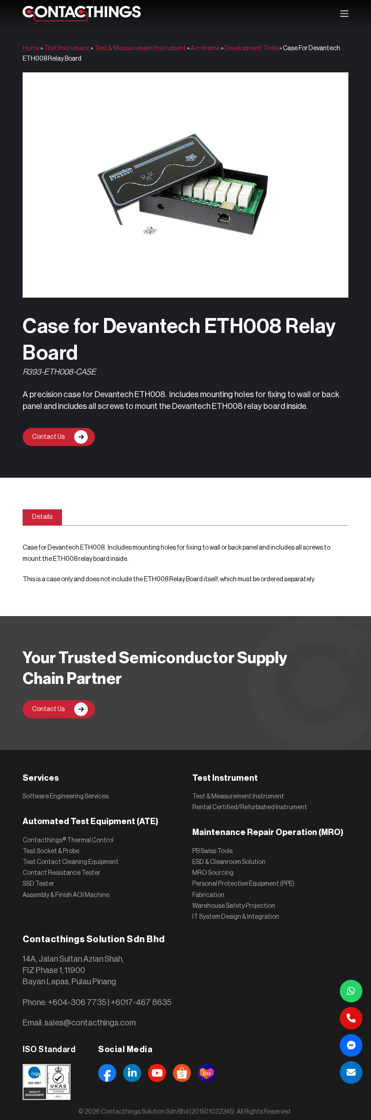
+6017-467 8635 (141, 1002)
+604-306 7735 (77, 1002)
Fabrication (208, 895)
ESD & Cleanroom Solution (229, 862)
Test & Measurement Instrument (140, 48)
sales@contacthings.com (90, 1023)
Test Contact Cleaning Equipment (71, 862)
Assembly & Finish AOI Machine (66, 895)
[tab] (42, 517)
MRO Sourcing (212, 873)
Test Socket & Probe (51, 851)
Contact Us (48, 437)
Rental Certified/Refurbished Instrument (249, 807)
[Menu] (344, 13)
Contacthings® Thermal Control (68, 840)
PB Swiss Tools (212, 851)
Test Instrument (67, 48)
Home (31, 48)
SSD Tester (38, 884)
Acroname (205, 48)
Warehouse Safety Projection (233, 906)
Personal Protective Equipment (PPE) (243, 884)
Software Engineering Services (66, 796)
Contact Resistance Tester (61, 873)
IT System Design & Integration (235, 917)
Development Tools (251, 48)
